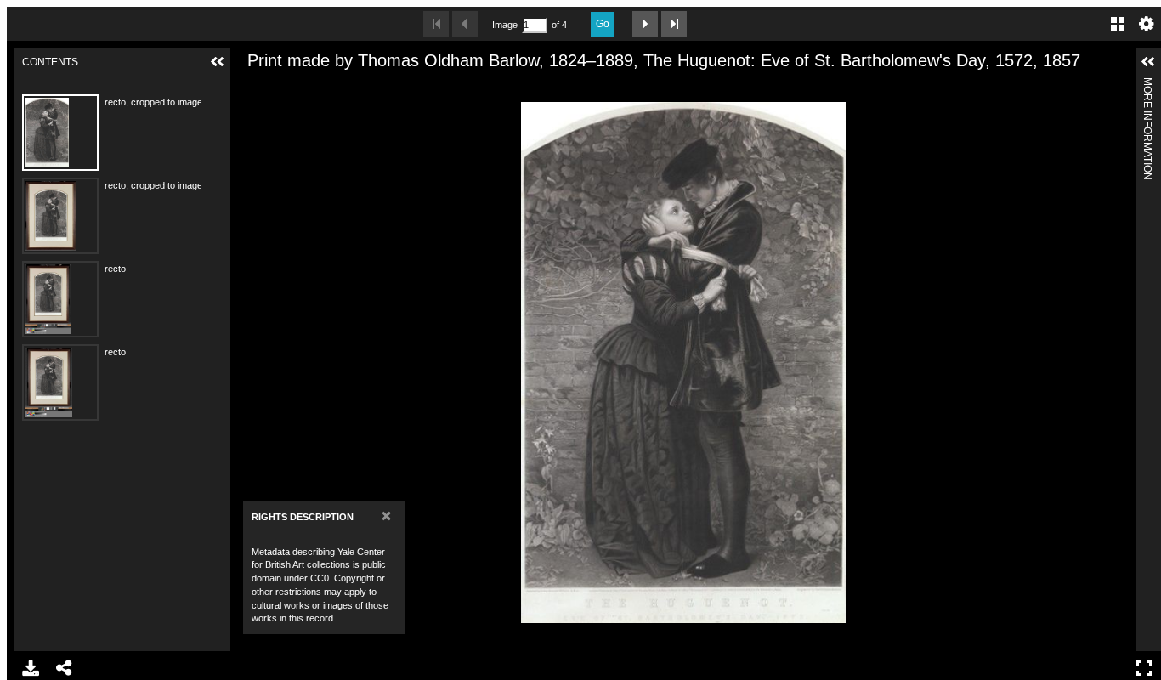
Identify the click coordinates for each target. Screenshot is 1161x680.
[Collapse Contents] (217, 62)
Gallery (1117, 24)
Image (505, 25)
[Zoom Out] (280, 87)
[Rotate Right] (309, 87)
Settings (1146, 24)
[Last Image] (674, 24)
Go (602, 24)
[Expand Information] (1148, 62)
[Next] (1116, 362)
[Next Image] (645, 24)
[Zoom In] (251, 87)
